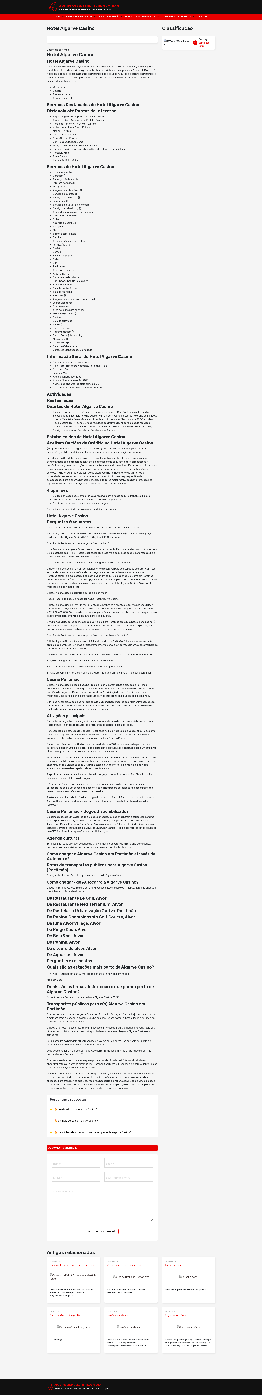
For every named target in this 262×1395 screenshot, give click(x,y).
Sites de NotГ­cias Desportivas (124, 1265)
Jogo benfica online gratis (176, 16)
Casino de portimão (108, 16)
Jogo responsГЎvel (175, 1315)
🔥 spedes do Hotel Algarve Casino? (75, 1109)
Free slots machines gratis (140, 16)
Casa (57, 16)
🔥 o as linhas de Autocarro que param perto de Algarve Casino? (92, 1132)
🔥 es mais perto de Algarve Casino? (76, 1120)
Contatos (201, 16)
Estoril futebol (173, 1265)
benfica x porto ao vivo (120, 1315)
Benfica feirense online (79, 16)
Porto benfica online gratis (65, 1315)
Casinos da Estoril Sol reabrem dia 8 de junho (72, 1265)
